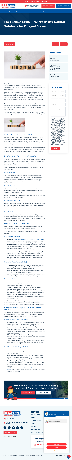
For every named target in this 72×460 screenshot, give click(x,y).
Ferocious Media (39, 455)
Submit (55, 148)
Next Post (64, 44)
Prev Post (55, 44)
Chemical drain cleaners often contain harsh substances (28, 239)
